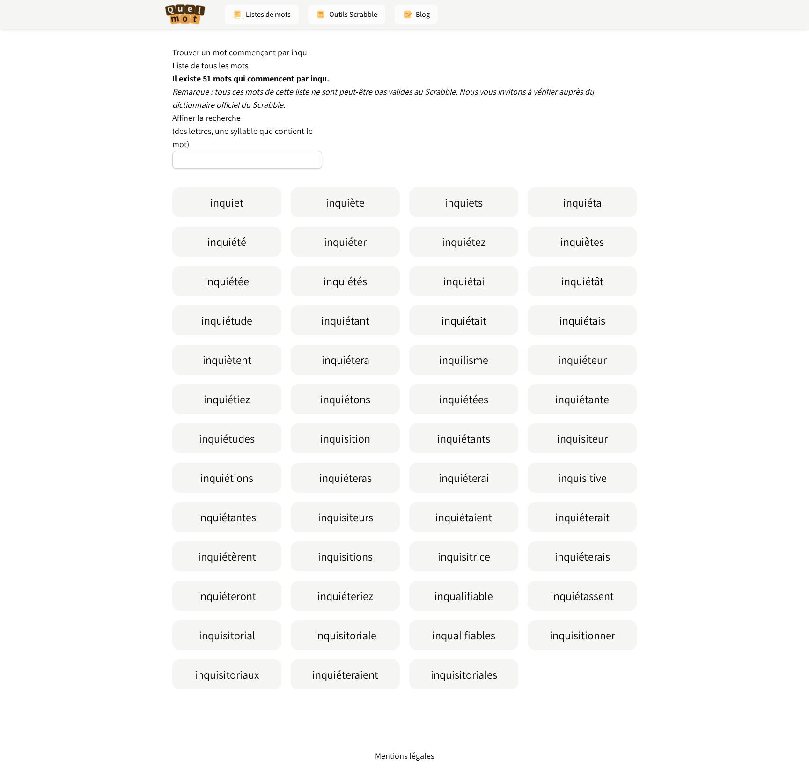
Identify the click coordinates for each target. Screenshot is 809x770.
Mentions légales (404, 755)
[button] (262, 14)
